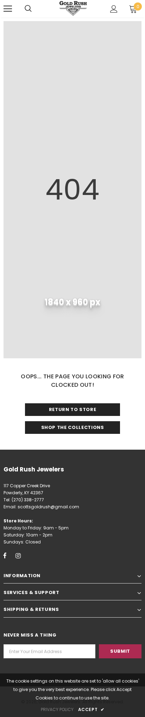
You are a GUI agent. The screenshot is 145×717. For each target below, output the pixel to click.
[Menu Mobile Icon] (8, 9)
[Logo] (73, 8)
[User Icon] (114, 9)
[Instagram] (18, 555)
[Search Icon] (28, 8)
